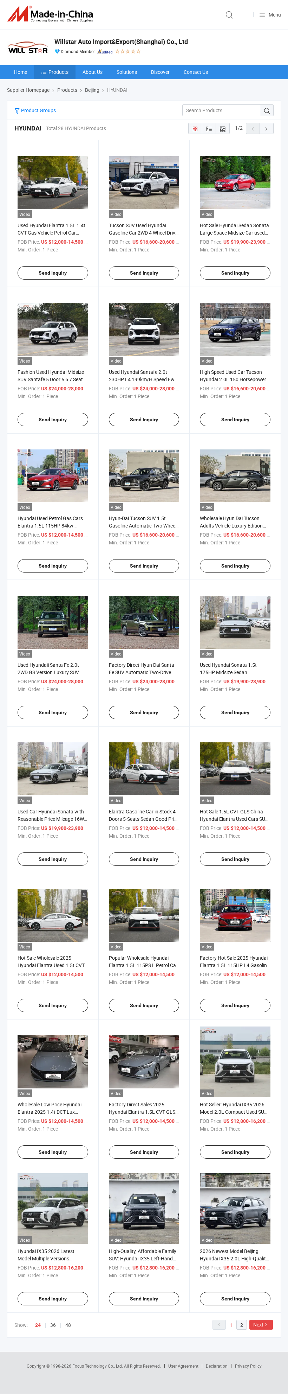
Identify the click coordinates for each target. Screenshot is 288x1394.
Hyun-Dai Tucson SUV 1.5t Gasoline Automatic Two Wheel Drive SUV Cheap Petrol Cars (142, 525)
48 (68, 1325)
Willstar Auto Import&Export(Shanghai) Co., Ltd (121, 41)
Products (58, 72)
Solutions (127, 72)
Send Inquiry (53, 273)
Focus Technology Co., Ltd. (98, 1366)
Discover (160, 72)
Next (258, 1324)
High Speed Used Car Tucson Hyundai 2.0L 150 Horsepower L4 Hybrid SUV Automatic (233, 379)
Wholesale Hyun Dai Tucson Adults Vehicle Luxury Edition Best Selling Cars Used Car (231, 525)
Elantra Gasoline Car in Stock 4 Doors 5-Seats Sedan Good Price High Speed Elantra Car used (144, 819)
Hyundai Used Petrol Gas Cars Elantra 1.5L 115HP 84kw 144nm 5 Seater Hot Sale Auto (50, 525)
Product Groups (38, 110)
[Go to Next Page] (266, 128)
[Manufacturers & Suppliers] (51, 14)
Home (20, 72)
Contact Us (196, 72)
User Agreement (183, 1366)
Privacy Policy (248, 1366)
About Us (93, 72)
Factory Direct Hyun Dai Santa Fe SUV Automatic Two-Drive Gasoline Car (141, 672)
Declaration (217, 1366)
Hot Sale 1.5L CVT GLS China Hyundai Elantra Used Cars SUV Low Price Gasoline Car (234, 819)
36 (53, 1325)
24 (38, 1325)
